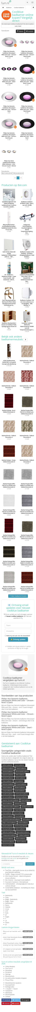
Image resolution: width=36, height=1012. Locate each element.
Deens (7, 922)
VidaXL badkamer (20, 829)
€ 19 (9, 205)
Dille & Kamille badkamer (22, 771)
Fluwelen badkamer (7, 778)
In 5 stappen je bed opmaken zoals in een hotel (17, 950)
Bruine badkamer (23, 822)
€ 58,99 (9, 326)
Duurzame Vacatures (11, 882)
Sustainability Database (12, 888)
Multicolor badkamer (8, 832)
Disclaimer (8, 972)
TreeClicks (8, 870)
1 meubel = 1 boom (11, 989)
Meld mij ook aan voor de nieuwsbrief (18, 636)
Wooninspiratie (10, 994)
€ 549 (27, 279)
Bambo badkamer (7, 810)
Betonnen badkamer (8, 784)
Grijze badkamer (25, 800)
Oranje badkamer (7, 791)
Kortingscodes (9, 987)
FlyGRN (7, 874)
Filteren (20, 31)
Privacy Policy (9, 980)
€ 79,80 (9, 228)
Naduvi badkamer (7, 787)
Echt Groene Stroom (11, 876)
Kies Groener (9, 880)
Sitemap (7, 974)
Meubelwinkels (9, 976)
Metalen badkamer (20, 787)
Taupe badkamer (19, 810)
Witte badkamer (20, 775)
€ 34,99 (27, 229)
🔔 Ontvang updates (18, 639)
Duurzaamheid (9, 985)
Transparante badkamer (9, 835)
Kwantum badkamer (7, 845)
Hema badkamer (18, 813)
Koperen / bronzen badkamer (10, 800)
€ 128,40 (9, 255)
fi (5, 919)
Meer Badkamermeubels (19, 596)
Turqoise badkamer (7, 838)
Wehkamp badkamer (21, 797)
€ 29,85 (27, 255)
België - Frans (9, 901)
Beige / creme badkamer (9, 822)
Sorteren (30, 31)
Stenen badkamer (7, 803)
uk (6, 921)
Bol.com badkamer (7, 797)
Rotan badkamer (7, 813)
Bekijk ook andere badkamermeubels (12, 338)
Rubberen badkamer (8, 768)
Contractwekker (10, 884)
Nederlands (8, 895)
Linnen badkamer (19, 765)
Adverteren (8, 993)
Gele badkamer (27, 819)
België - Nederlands (11, 899)
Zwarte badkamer (21, 768)
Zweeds (7, 907)
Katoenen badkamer (20, 803)
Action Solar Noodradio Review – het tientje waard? (17, 938)
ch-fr (6, 911)
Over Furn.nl (9, 968)
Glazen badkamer (21, 842)
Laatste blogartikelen (10, 927)
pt (6, 915)
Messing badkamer (7, 829)
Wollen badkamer (20, 778)
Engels (7, 917)
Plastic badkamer (7, 781)
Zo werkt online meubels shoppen (16, 978)
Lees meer (18, 26)
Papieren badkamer (7, 775)
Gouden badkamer (7, 794)
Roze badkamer (19, 816)
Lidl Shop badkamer (27, 806)
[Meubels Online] (3, 7)
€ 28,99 (27, 303)
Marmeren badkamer (8, 842)
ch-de (7, 909)
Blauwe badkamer (7, 826)
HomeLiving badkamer (21, 826)
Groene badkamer (21, 784)
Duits (6, 913)
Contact (7, 996)
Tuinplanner (8, 991)
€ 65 (9, 303)
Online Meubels (10, 966)
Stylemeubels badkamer (23, 832)
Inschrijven (30, 864)
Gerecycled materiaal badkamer (11, 819)
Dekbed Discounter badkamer (10, 806)
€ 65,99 (27, 327)
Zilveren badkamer (7, 816)
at (6, 924)
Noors (7, 905)
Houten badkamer (20, 791)
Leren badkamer (18, 781)
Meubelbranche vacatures (13, 983)
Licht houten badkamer (21, 794)
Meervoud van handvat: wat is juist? (17, 932)
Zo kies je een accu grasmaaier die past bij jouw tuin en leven (17, 956)
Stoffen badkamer (7, 765)
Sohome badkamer (7, 771)
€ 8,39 (9, 278)
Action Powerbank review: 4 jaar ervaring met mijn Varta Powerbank (17, 944)
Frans (7, 897)
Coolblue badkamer (23, 835)
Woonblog (8, 970)
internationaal (23, 882)
